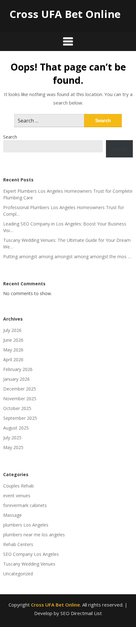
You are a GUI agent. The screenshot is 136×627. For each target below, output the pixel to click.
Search (10, 137)
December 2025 (19, 389)
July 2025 (12, 438)
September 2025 (20, 418)
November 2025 (19, 399)
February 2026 (18, 369)
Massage (12, 515)
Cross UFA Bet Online (65, 14)
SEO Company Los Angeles (31, 554)
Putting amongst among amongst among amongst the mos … (67, 256)
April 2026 (13, 359)
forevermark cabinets (25, 505)
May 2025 (13, 447)
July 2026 (12, 330)
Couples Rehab (18, 486)
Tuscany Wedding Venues (29, 564)
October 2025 (17, 408)
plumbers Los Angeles (25, 525)
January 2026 (16, 379)
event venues (16, 496)
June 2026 (13, 340)
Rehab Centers (18, 544)
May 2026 (13, 350)
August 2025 (16, 428)
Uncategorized (18, 574)
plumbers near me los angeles (34, 535)
